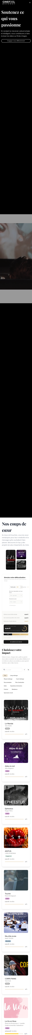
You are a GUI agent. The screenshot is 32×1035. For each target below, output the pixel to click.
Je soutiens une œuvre (16, 641)
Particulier (14, 587)
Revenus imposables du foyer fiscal (16, 592)
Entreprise (25, 587)
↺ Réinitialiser (12, 605)
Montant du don (13, 598)
